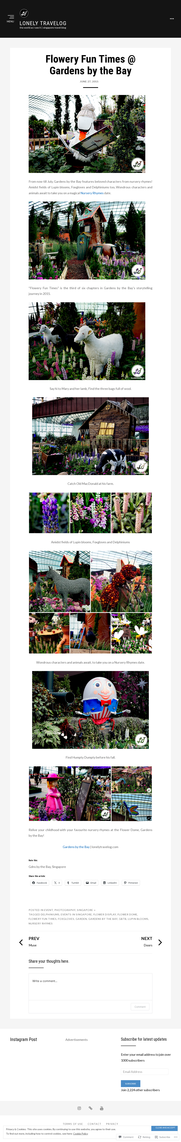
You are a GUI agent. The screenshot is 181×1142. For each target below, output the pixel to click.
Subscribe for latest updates (144, 1039)
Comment (140, 1006)
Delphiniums (50, 914)
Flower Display (104, 914)
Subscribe (130, 1083)
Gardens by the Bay (76, 847)
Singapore (85, 909)
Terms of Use (73, 1124)
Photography (64, 909)
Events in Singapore (76, 914)
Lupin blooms (138, 918)
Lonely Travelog (43, 23)
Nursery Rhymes (92, 193)
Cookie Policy (80, 1133)
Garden (81, 918)
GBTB (123, 918)
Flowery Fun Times (43, 918)
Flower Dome (127, 914)
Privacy (112, 1124)
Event (48, 909)
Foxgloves (66, 918)
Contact (94, 1124)
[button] (49, 513)
